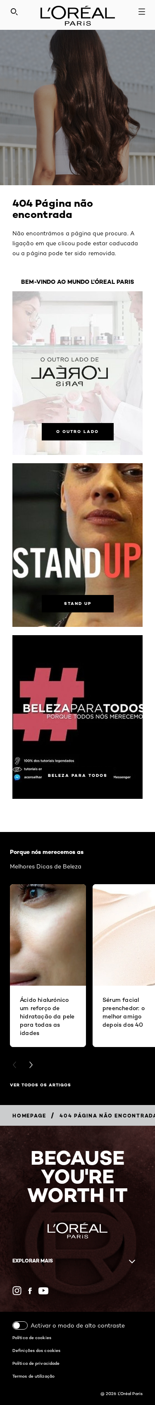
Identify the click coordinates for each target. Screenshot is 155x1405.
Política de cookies (31, 1337)
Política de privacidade (36, 1363)
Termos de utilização (33, 1376)
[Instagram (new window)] (16, 1290)
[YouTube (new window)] (43, 1290)
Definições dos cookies (36, 1350)
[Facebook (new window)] (30, 1290)
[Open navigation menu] (141, 11)
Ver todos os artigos (40, 1085)
